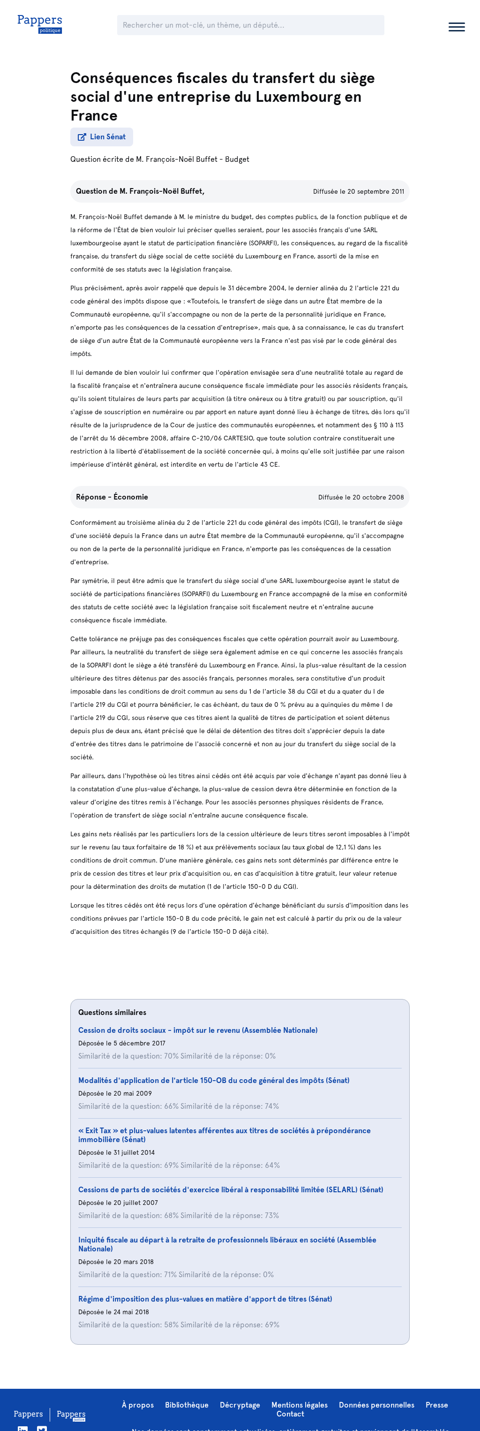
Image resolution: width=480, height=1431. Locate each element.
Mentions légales (299, 1405)
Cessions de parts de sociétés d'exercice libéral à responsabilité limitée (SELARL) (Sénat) (230, 1189)
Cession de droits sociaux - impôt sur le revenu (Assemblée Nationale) (198, 1030)
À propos (138, 1405)
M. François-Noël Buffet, (162, 191)
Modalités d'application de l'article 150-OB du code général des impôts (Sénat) (214, 1080)
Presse (437, 1405)
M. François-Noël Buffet (177, 159)
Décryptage (240, 1405)
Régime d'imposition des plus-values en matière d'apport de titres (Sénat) (205, 1299)
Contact (290, 1413)
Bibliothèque (187, 1405)
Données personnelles (376, 1405)
